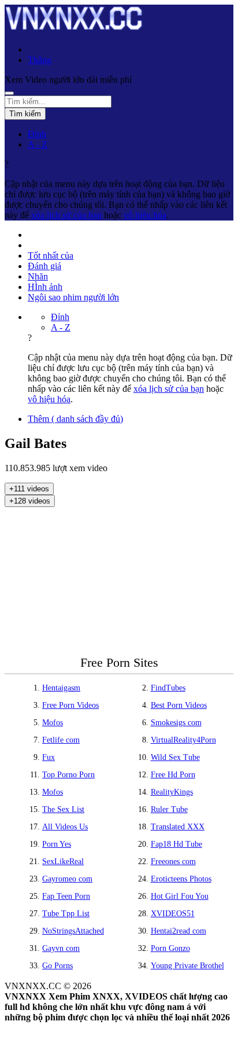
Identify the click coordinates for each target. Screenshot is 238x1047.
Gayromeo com (67, 879)
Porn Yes (56, 844)
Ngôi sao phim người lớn (73, 297)
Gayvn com (61, 948)
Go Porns (57, 965)
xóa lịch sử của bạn (66, 215)
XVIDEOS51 (173, 913)
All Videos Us (65, 826)
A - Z (37, 144)
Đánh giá (44, 266)
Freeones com (173, 861)
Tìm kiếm (25, 113)
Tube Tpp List (66, 913)
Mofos (52, 722)
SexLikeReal (63, 861)
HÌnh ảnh (45, 287)
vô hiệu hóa (145, 215)
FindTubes (168, 688)
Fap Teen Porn (66, 896)
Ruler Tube (169, 809)
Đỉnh (37, 134)
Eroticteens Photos (181, 879)
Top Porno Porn (68, 774)
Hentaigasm (61, 688)
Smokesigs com (176, 722)
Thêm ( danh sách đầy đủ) (75, 419)
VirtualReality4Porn (183, 740)
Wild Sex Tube (175, 757)
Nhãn (38, 276)
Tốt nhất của (50, 255)
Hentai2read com (178, 931)
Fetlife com (61, 740)
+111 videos (29, 488)
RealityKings (172, 792)
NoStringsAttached (73, 931)
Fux (48, 757)
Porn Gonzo (170, 948)
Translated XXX (177, 826)
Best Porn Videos (179, 705)
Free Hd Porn (173, 774)
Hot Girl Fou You (180, 896)
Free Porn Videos (70, 705)
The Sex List (63, 809)
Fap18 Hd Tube (176, 844)
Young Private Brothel (187, 965)
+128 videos (29, 501)
